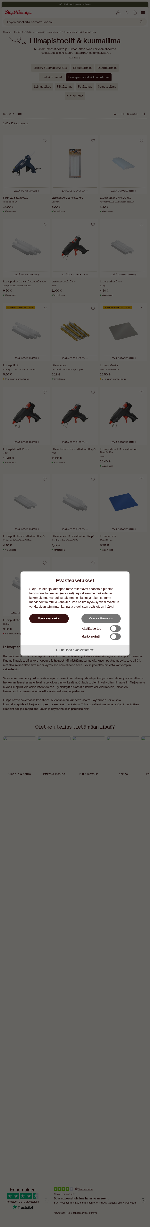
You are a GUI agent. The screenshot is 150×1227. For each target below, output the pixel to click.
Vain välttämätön (101, 618)
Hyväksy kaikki (49, 618)
